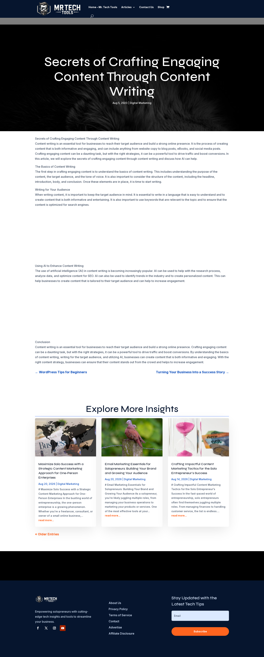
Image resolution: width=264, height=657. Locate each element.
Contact (114, 621)
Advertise (115, 627)
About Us (115, 603)
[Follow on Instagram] (54, 628)
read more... (46, 520)
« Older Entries (47, 534)
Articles (126, 7)
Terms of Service (120, 615)
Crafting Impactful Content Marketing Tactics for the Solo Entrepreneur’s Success (194, 468)
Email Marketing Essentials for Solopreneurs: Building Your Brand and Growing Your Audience (130, 468)
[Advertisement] (132, 237)
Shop (161, 7)
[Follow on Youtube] (63, 628)
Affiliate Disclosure (121, 633)
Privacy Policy (118, 609)
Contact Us (146, 7)
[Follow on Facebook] (38, 628)
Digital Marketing (140, 102)
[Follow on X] (46, 628)
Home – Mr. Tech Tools (103, 7)
